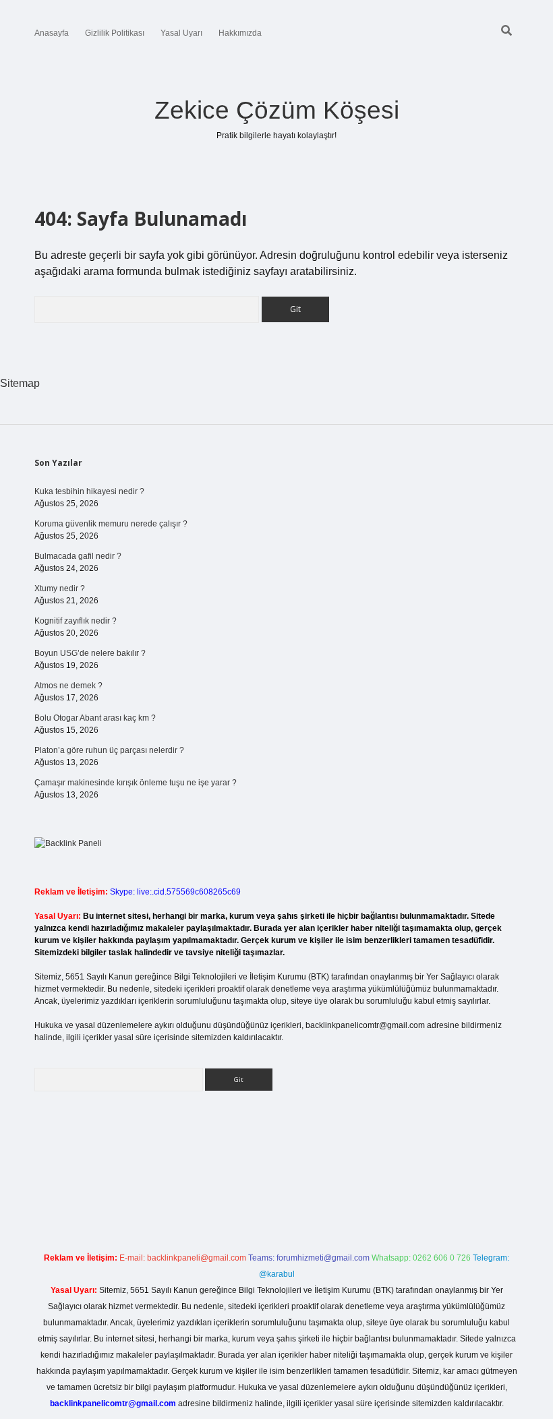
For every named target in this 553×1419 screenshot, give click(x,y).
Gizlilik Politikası (114, 33)
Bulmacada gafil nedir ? (77, 556)
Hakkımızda (240, 33)
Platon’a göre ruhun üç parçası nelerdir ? (109, 750)
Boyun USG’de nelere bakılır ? (90, 653)
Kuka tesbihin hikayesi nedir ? (89, 491)
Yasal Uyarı (181, 33)
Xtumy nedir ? (59, 588)
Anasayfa (51, 33)
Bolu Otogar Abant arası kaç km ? (95, 718)
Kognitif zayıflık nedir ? (75, 621)
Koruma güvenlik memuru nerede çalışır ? (110, 524)
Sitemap (20, 383)
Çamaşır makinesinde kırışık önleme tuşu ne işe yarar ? (135, 782)
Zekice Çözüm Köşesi (276, 110)
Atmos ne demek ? (68, 685)
